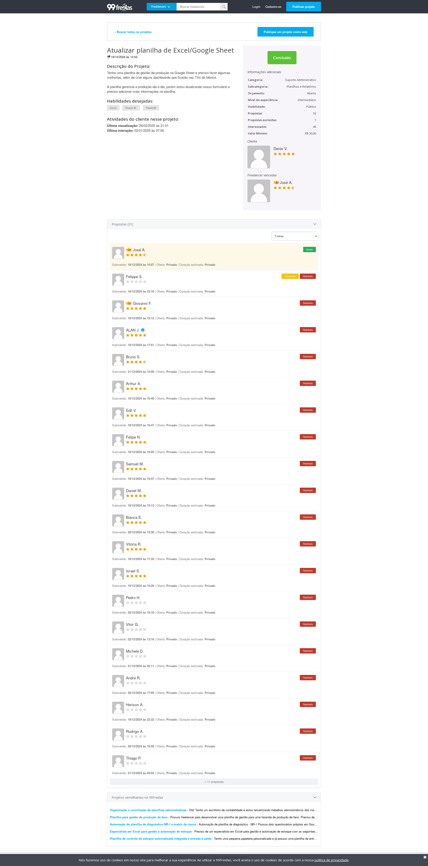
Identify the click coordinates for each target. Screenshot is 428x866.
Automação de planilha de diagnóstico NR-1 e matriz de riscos (153, 824)
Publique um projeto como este (285, 32)
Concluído (282, 57)
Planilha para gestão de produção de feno (139, 817)
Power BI (131, 107)
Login (256, 6)
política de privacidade (332, 860)
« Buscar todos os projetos (133, 32)
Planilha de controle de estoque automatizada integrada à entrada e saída (160, 838)
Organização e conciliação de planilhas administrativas (148, 810)
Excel (113, 107)
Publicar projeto (303, 6)
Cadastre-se (273, 6)
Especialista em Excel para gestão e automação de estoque (151, 831)
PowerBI (151, 107)
